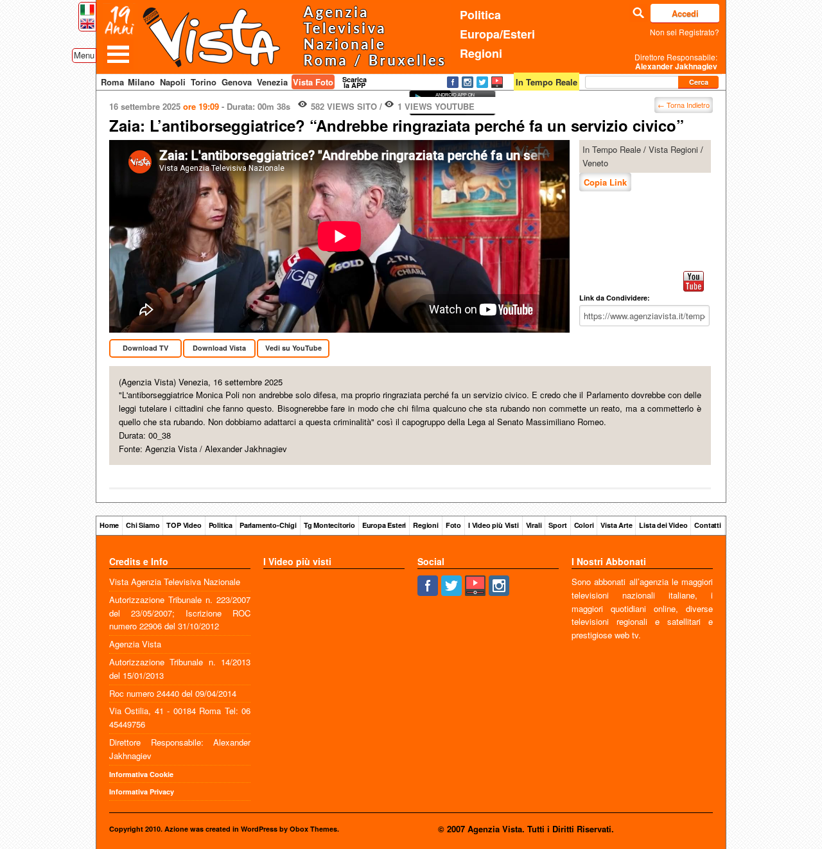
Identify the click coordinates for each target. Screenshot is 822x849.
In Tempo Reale (611, 149)
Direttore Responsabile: (675, 62)
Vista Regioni (673, 149)
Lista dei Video (663, 525)
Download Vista (219, 348)
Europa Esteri (384, 525)
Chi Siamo (142, 525)
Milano (141, 82)
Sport (557, 525)
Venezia (272, 82)
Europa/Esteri (497, 34)
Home (109, 525)
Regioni (481, 53)
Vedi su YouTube (293, 348)
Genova (237, 82)
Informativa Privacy (141, 791)
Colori (584, 525)
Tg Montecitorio (329, 525)
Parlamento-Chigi (268, 525)
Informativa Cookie (141, 774)
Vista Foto (313, 82)
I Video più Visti (493, 525)
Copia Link (605, 182)
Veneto (595, 163)
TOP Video (183, 525)
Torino (203, 82)
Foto (453, 525)
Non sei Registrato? (684, 31)
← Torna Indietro (684, 105)
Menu (84, 55)
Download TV (145, 348)
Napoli (173, 82)
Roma (112, 82)
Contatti (707, 525)
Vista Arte (616, 525)
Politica (480, 14)
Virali (534, 525)
